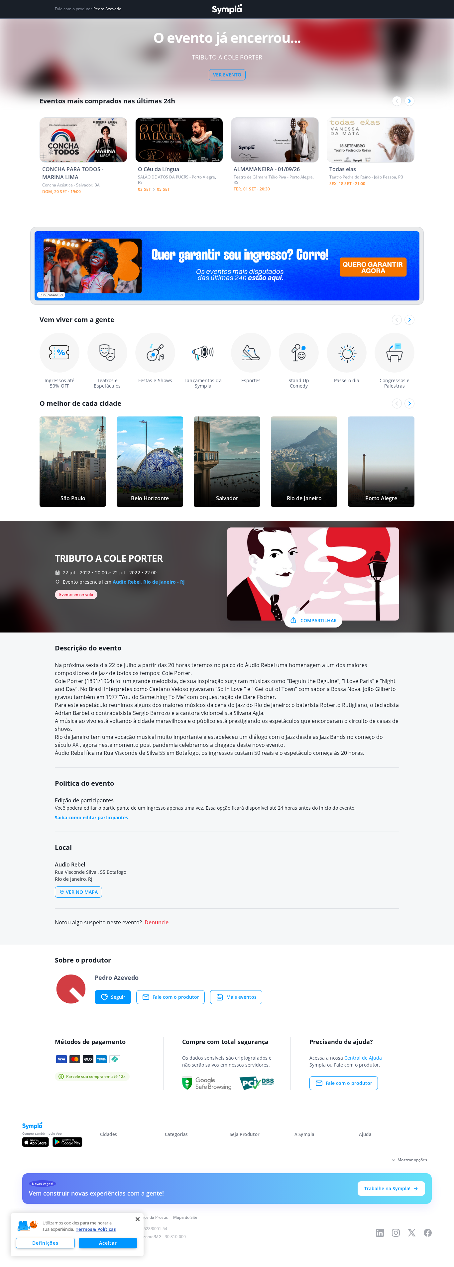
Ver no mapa (82, 892)
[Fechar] (137, 1219)
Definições (45, 1243)
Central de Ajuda (363, 1058)
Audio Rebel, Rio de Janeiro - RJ (149, 582)
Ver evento (227, 74)
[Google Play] (67, 1142)
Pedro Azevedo (107, 9)
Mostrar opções (412, 1160)
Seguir (118, 997)
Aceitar (108, 1243)
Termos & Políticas (96, 1229)
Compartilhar (318, 620)
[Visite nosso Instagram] (396, 1233)
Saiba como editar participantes (91, 817)
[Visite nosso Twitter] (412, 1233)
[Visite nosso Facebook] (428, 1233)
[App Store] (35, 1142)
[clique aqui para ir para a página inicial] (227, 9)
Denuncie (157, 922)
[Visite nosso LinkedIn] (380, 1233)
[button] (27, 1226)
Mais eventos (241, 997)
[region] (77, 1234)
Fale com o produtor (176, 997)
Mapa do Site (185, 1217)
